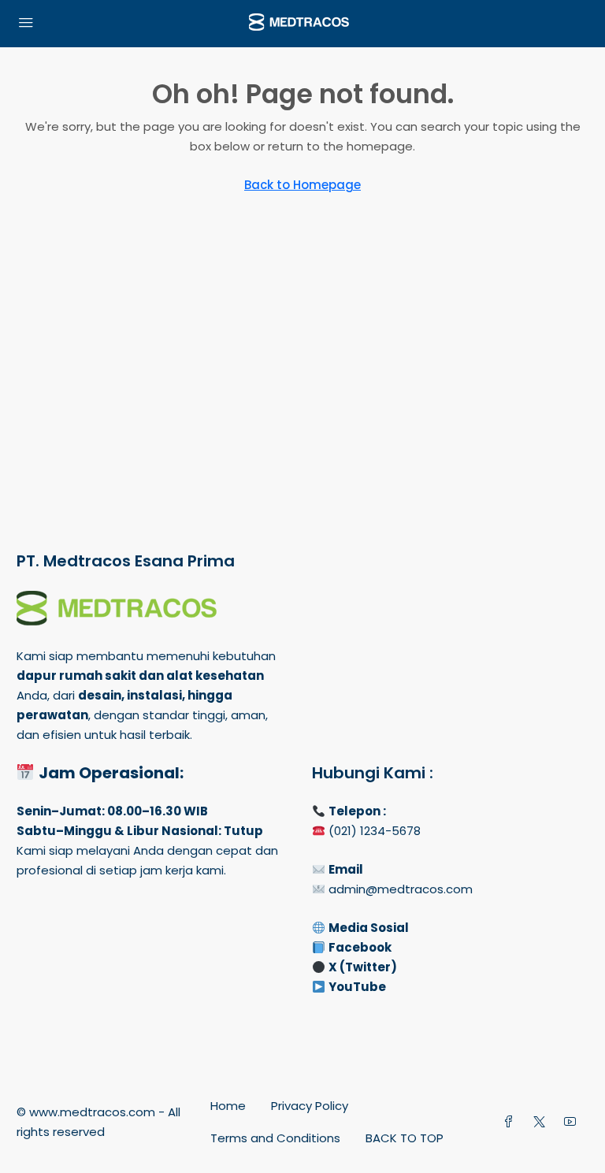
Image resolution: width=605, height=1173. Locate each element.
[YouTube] (573, 1122)
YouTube (357, 986)
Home (228, 1105)
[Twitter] (542, 1122)
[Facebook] (512, 1122)
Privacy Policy (309, 1105)
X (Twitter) (362, 967)
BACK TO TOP (405, 1138)
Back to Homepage (302, 184)
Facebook (360, 947)
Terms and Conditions (275, 1138)
